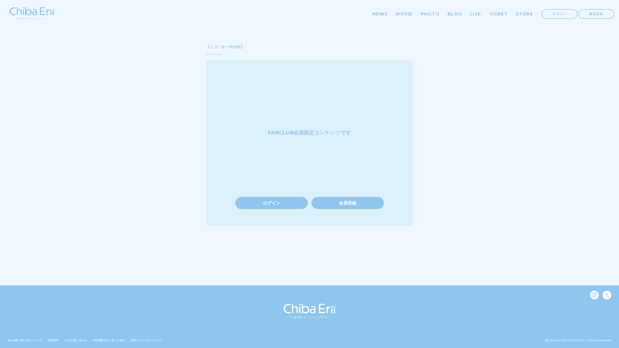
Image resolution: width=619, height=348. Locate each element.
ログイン (559, 14)
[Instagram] (594, 295)
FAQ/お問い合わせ (76, 340)
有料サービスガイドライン (146, 340)
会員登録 (347, 203)
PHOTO (430, 14)
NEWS (380, 14)
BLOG (455, 14)
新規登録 (596, 14)
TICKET (498, 14)
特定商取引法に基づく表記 (109, 340)
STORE (524, 14)
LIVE (475, 14)
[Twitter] (607, 295)
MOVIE (404, 14)
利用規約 (53, 340)
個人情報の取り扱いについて (25, 340)
